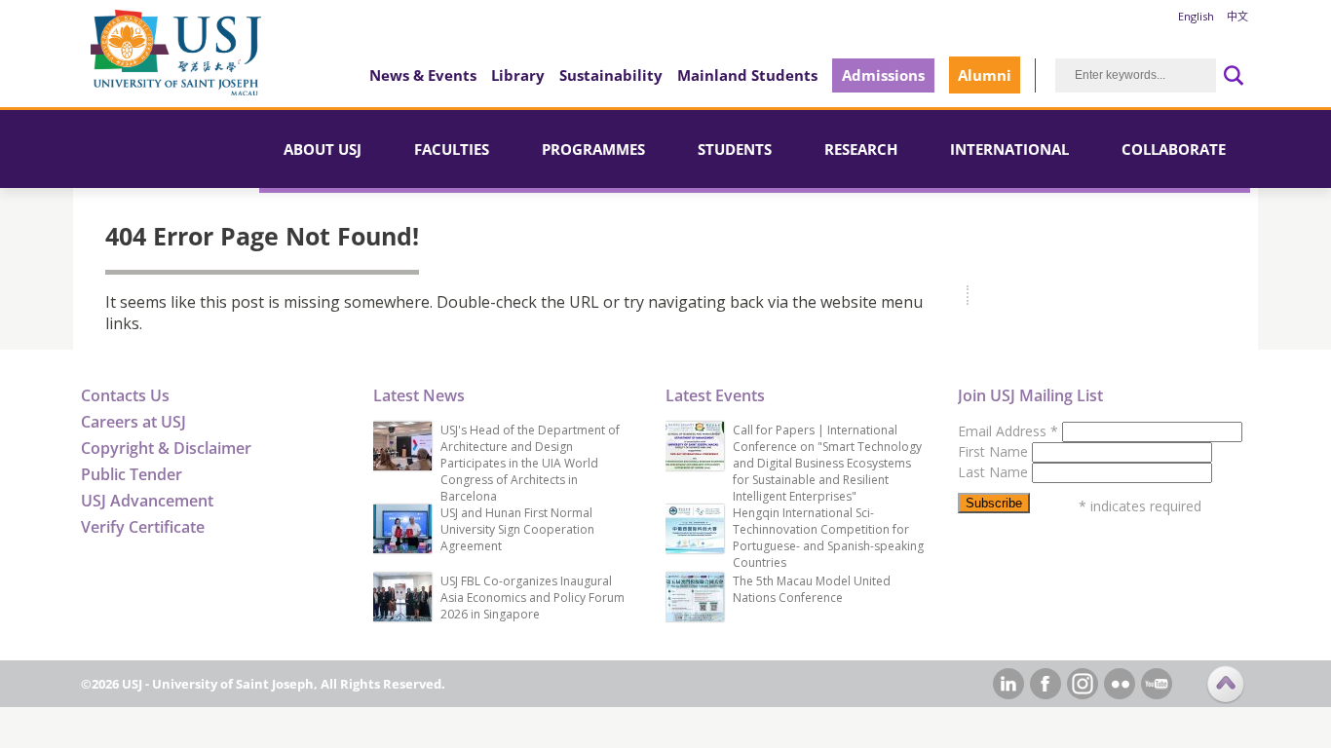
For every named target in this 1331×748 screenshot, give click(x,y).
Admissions (883, 75)
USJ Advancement (147, 500)
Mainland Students (747, 75)
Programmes (593, 149)
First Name (995, 451)
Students (735, 149)
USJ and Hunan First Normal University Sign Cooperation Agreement (517, 529)
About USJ (322, 149)
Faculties (451, 149)
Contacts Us (125, 395)
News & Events (422, 75)
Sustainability (611, 75)
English (1196, 16)
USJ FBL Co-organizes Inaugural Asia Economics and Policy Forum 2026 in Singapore (532, 597)
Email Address (1008, 431)
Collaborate (1174, 149)
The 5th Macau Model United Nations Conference (812, 589)
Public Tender (131, 474)
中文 (1237, 16)
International (1009, 149)
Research (860, 149)
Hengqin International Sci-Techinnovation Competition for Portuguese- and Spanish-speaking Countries (828, 538)
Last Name (995, 472)
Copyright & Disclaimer (166, 448)
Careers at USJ (133, 421)
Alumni (984, 75)
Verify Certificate (143, 527)
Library (518, 75)
